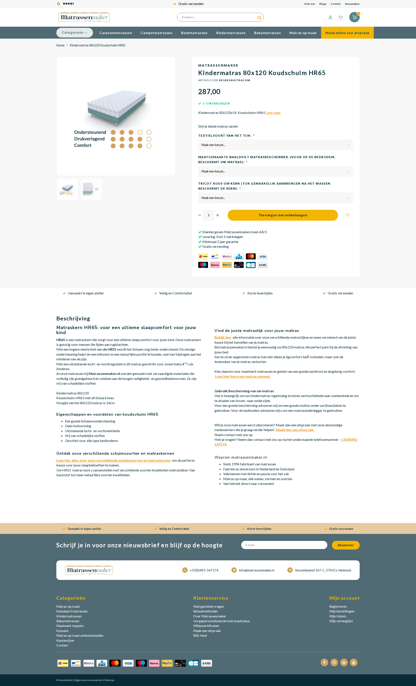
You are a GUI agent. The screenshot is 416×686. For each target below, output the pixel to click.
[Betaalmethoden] (134, 663)
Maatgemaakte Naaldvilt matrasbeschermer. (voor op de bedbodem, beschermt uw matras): (266, 159)
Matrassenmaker (218, 65)
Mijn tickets (337, 616)
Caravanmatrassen (115, 33)
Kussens (62, 631)
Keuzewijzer (352, 3)
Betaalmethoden (205, 611)
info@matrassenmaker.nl (256, 570)
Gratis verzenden (191, 4)
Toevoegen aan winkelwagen (282, 215)
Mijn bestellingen (341, 611)
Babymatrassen (267, 33)
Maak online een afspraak (347, 33)
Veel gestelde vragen (208, 606)
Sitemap (109, 680)
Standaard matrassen (72, 611)
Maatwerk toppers (70, 626)
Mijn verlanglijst (341, 621)
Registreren (338, 606)
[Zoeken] (259, 17)
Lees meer (273, 113)
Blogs (322, 3)
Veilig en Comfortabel (175, 293)
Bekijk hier (222, 337)
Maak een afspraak (207, 631)
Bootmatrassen (194, 33)
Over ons (309, 3)
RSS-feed (200, 635)
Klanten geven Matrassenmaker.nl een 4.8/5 (234, 232)
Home (60, 45)
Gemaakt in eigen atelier (86, 293)
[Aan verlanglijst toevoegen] (347, 215)
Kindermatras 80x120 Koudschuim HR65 (97, 45)
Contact (336, 3)
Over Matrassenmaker (209, 616)
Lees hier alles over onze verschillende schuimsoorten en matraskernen (113, 460)
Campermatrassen (156, 33)
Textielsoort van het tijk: (226, 135)
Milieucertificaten (206, 626)
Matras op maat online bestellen (79, 635)
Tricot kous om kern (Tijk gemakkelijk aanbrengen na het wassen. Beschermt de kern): (264, 186)
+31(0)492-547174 (204, 570)
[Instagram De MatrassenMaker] (334, 662)
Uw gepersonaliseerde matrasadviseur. (221, 621)
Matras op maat (303, 33)
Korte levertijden (260, 293)
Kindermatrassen (231, 33)
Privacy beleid (64, 680)
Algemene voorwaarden (88, 680)
